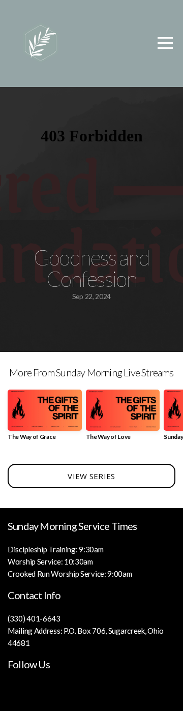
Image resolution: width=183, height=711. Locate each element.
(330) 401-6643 (34, 618)
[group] (45, 419)
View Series (91, 476)
